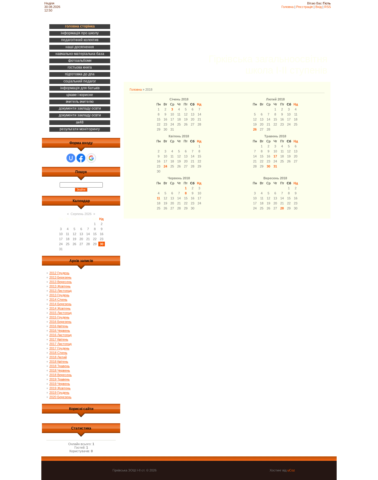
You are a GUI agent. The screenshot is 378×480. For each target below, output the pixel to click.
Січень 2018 (179, 99)
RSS (327, 7)
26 (255, 129)
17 (275, 156)
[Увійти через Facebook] (80, 158)
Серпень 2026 (81, 214)
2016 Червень (59, 330)
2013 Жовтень (60, 286)
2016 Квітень (58, 326)
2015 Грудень (59, 317)
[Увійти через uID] (70, 158)
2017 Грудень (59, 348)
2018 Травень (59, 366)
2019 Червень (59, 383)
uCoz (291, 470)
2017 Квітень (58, 339)
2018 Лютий (58, 357)
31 (275, 166)
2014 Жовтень (60, 308)
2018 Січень (58, 352)
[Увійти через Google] (91, 158)
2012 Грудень (59, 273)
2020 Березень (60, 397)
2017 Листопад (60, 344)
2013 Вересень (60, 282)
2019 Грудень (59, 392)
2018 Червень (59, 370)
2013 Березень (60, 277)
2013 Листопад (60, 290)
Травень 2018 (275, 136)
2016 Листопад (60, 335)
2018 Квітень (58, 361)
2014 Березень (60, 304)
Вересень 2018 (275, 178)
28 (282, 208)
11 (158, 198)
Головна (287, 7)
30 (268, 166)
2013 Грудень (59, 295)
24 (165, 166)
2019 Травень (59, 379)
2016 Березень (60, 321)
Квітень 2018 (179, 136)
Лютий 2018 (275, 99)
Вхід (318, 7)
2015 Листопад (60, 313)
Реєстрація (304, 7)
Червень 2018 (179, 178)
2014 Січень (58, 299)
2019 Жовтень (60, 388)
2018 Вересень (60, 375)
